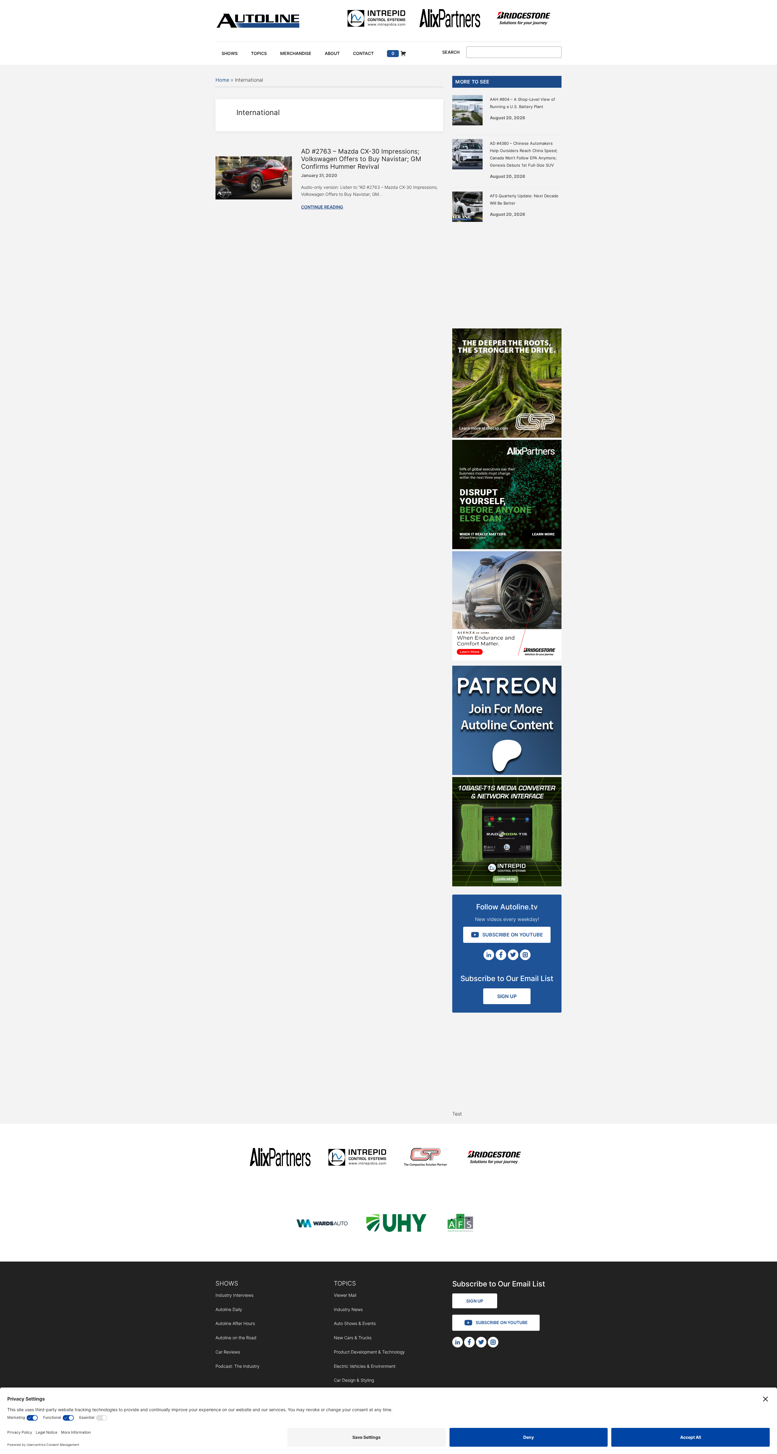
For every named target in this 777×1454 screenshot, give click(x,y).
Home (222, 80)
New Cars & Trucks (353, 1337)
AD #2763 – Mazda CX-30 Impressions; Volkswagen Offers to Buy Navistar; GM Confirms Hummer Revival (361, 159)
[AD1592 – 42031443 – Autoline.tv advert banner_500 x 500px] (507, 547)
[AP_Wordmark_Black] (450, 19)
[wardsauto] (322, 1224)
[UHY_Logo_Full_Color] (396, 1224)
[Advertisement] (507, 273)
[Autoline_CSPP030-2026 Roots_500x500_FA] (507, 436)
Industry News (348, 1309)
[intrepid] (376, 19)
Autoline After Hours (235, 1323)
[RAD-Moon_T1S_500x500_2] (507, 885)
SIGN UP (507, 996)
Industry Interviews (234, 1295)
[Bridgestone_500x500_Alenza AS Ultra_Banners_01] (507, 659)
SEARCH (451, 52)
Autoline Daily (228, 1309)
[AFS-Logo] (460, 1224)
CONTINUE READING (322, 206)
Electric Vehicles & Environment (364, 1366)
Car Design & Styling (354, 1380)
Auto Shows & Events (355, 1323)
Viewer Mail (345, 1295)
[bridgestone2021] (523, 19)
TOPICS (345, 1283)
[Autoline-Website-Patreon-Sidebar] (507, 773)
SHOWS (226, 1283)
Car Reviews (227, 1351)
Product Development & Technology (369, 1351)
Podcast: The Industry (237, 1366)
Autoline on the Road (235, 1337)
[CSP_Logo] (425, 1158)
